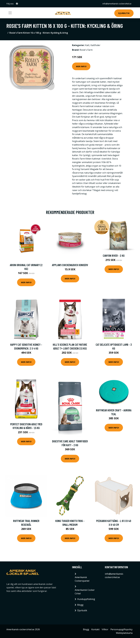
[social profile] (17, 3)
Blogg (80, 604)
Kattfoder (95, 45)
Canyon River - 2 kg (114, 255)
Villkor (105, 629)
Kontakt (95, 629)
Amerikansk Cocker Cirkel (85, 591)
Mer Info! (81, 66)
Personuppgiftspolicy (121, 629)
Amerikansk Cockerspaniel (82, 579)
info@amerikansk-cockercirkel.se (117, 3)
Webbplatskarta (124, 632)
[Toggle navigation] (10, 12)
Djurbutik (124, 13)
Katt (87, 45)
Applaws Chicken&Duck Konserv (70, 265)
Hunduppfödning (86, 599)
